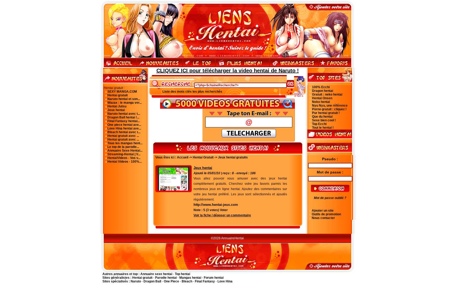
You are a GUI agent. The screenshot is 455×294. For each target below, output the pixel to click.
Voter (224, 210)
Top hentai (182, 274)
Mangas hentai (190, 278)
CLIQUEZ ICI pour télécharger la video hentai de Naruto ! (227, 70)
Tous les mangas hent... (124, 143)
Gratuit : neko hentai (327, 94)
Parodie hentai (166, 278)
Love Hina (225, 281)
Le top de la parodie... (123, 147)
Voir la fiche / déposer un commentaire (222, 215)
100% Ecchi (321, 87)
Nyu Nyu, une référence (330, 105)
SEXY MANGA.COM (122, 91)
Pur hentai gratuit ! (326, 113)
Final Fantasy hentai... (123, 121)
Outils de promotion (326, 214)
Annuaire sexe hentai (156, 274)
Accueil (182, 157)
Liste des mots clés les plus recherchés (192, 91)
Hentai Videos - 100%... (124, 161)
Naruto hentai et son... (123, 99)
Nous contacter (323, 218)
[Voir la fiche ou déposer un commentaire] (173, 189)
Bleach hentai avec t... (123, 132)
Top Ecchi (319, 124)
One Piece (171, 281)
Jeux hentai (116, 110)
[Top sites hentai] (199, 66)
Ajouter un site (323, 210)
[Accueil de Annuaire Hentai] (227, 9)
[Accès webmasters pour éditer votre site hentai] (294, 66)
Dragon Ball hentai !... (123, 117)
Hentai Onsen (322, 98)
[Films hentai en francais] (242, 66)
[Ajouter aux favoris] (334, 66)
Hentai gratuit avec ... (123, 136)
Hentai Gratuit (203, 157)
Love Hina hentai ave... (124, 128)
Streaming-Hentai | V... (123, 154)
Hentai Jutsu (116, 106)
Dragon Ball (152, 281)
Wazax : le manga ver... (124, 102)
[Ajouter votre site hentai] (331, 9)
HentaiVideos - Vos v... (123, 158)
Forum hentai (214, 278)
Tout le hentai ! (323, 127)
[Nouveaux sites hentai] (160, 66)
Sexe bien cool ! (324, 120)
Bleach (187, 281)
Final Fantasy (205, 281)
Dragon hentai (322, 91)
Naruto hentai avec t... (123, 114)
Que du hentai (322, 116)
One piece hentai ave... (124, 125)
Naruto (136, 281)
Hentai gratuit (117, 95)
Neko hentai (321, 102)
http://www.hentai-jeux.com (216, 205)
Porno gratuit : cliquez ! (329, 109)
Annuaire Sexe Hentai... (124, 150)
